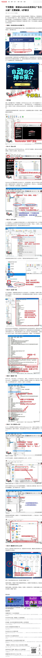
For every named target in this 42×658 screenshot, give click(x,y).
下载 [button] (39, 653)
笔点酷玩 (16, 13)
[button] (9, 1)
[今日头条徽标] (4, 1)
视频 (18, 1)
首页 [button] (39, 646)
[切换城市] (16, 1)
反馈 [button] (39, 650)
